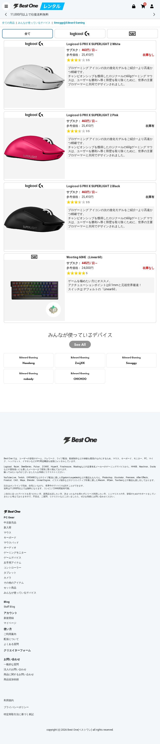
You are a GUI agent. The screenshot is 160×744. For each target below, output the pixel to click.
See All (80, 344)
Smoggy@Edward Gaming (69, 22)
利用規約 (9, 700)
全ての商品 (8, 22)
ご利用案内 (10, 634)
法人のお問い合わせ (15, 669)
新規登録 (9, 618)
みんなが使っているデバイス (34, 22)
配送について (11, 639)
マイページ (10, 623)
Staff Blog (9, 606)
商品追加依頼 (11, 679)
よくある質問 (11, 644)
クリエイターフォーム (17, 650)
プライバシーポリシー (16, 707)
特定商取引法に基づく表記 (19, 714)
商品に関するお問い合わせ (19, 674)
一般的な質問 (11, 664)
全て (27, 33)
